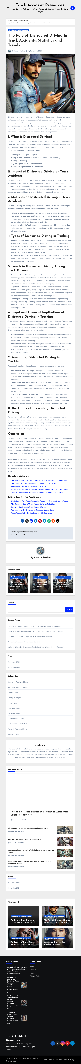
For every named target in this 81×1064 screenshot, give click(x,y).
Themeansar (10, 1061)
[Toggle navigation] (7, 8)
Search (11, 603)
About (32, 967)
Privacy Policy (35, 976)
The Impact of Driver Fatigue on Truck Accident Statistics (34, 483)
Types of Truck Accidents (17, 729)
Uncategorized (13, 734)
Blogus (33, 1058)
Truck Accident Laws (16, 719)
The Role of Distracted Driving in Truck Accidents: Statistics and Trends (37, 40)
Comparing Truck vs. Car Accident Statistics (28, 486)
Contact (33, 970)
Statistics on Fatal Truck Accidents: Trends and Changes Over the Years (39, 501)
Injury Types (12, 703)
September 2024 (14, 667)
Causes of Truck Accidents (18, 682)
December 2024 (14, 662)
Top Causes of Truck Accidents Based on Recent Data (32, 510)
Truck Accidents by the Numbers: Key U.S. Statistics (31, 513)
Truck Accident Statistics (18, 30)
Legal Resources (14, 713)
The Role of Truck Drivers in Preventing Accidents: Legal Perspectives (34, 626)
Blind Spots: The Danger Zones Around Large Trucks (28, 828)
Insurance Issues (14, 708)
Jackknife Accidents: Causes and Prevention (24, 840)
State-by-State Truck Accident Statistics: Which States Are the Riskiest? (40, 489)
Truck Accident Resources (40, 5)
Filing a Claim (13, 692)
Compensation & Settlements (19, 687)
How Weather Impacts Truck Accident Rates (28, 507)
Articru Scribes (19, 51)
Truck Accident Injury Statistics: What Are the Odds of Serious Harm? (38, 492)
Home (32, 973)
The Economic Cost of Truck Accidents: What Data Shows (34, 504)
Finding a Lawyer (14, 698)
